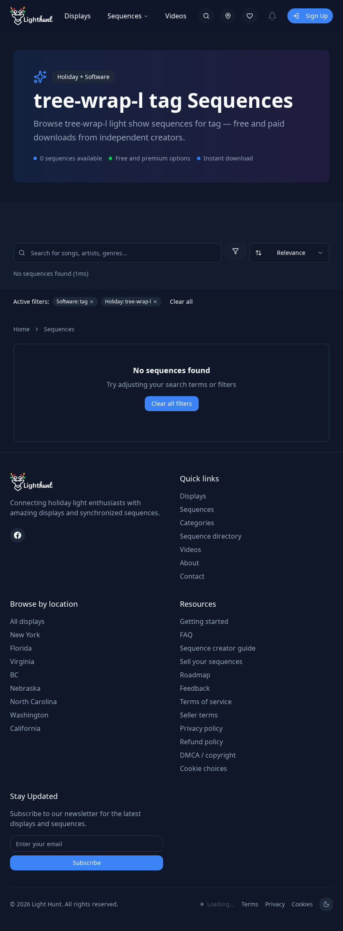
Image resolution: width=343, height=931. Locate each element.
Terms (250, 904)
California (25, 728)
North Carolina (33, 701)
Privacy (275, 904)
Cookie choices (203, 768)
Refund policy (201, 741)
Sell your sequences (211, 661)
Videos (176, 15)
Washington (29, 715)
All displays (27, 621)
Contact (192, 576)
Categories (197, 522)
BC (14, 674)
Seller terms (199, 715)
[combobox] (289, 253)
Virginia (22, 661)
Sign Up (317, 16)
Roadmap (195, 674)
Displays (77, 15)
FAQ (186, 634)
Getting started (204, 621)
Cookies (302, 904)
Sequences (125, 15)
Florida (21, 648)
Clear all (181, 301)
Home (21, 329)
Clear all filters (171, 403)
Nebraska (25, 688)
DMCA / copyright (208, 755)
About (189, 562)
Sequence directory (210, 536)
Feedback (195, 688)
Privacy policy (201, 728)
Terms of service (206, 701)
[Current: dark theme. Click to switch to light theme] (326, 904)
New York (25, 634)
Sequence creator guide (218, 648)
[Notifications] (272, 16)
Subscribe (87, 863)
